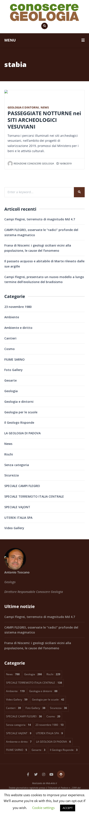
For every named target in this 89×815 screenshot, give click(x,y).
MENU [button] (10, 40)
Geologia (11, 391)
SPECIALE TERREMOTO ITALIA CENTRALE (34, 496)
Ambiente (11, 317)
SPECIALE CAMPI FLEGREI (22, 486)
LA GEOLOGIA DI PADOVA (22, 433)
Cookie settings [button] (43, 807)
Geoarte (10, 380)
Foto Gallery (13, 370)
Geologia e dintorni (23, 107)
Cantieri (10, 338)
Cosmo (9, 349)
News (45, 107)
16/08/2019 (65, 163)
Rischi (8, 454)
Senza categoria (16, 465)
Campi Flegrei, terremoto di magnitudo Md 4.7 (39, 219)
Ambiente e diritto (18, 328)
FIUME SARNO (14, 359)
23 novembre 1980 (18, 307)
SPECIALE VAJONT (17, 507)
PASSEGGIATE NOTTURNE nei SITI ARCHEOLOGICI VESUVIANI (44, 120)
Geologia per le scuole (20, 412)
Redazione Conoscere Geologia (34, 163)
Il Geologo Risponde (19, 422)
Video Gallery (14, 528)
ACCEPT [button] (68, 808)
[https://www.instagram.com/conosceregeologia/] (44, 774)
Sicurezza (11, 475)
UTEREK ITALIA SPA (18, 518)
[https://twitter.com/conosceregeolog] (36, 774)
